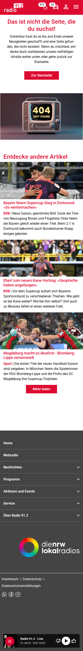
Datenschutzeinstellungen (21, 586)
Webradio (10, 455)
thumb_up (73, 640)
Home (8, 443)
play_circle (66, 641)
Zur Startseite (41, 75)
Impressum (10, 579)
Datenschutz (32, 579)
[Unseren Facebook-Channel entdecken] (11, 594)
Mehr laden (41, 389)
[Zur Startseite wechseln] (13, 8)
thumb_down (58, 640)
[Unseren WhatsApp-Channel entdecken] (4, 594)
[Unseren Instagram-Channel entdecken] (17, 594)
